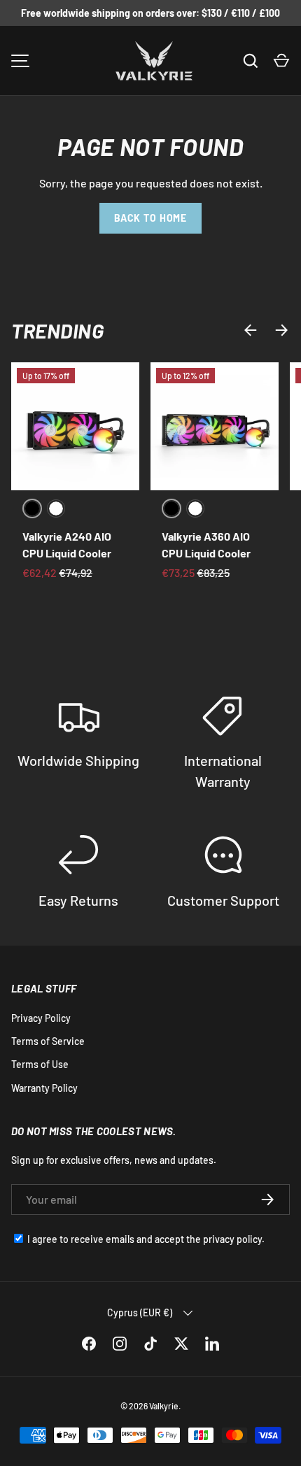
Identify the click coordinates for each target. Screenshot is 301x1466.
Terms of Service (48, 1041)
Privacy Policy (41, 1018)
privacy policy (232, 1239)
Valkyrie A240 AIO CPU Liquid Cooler (66, 544)
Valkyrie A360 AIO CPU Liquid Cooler (206, 544)
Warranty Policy (44, 1088)
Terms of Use (40, 1064)
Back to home (150, 218)
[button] (281, 60)
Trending (57, 330)
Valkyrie (163, 1406)
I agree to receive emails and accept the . (146, 1239)
